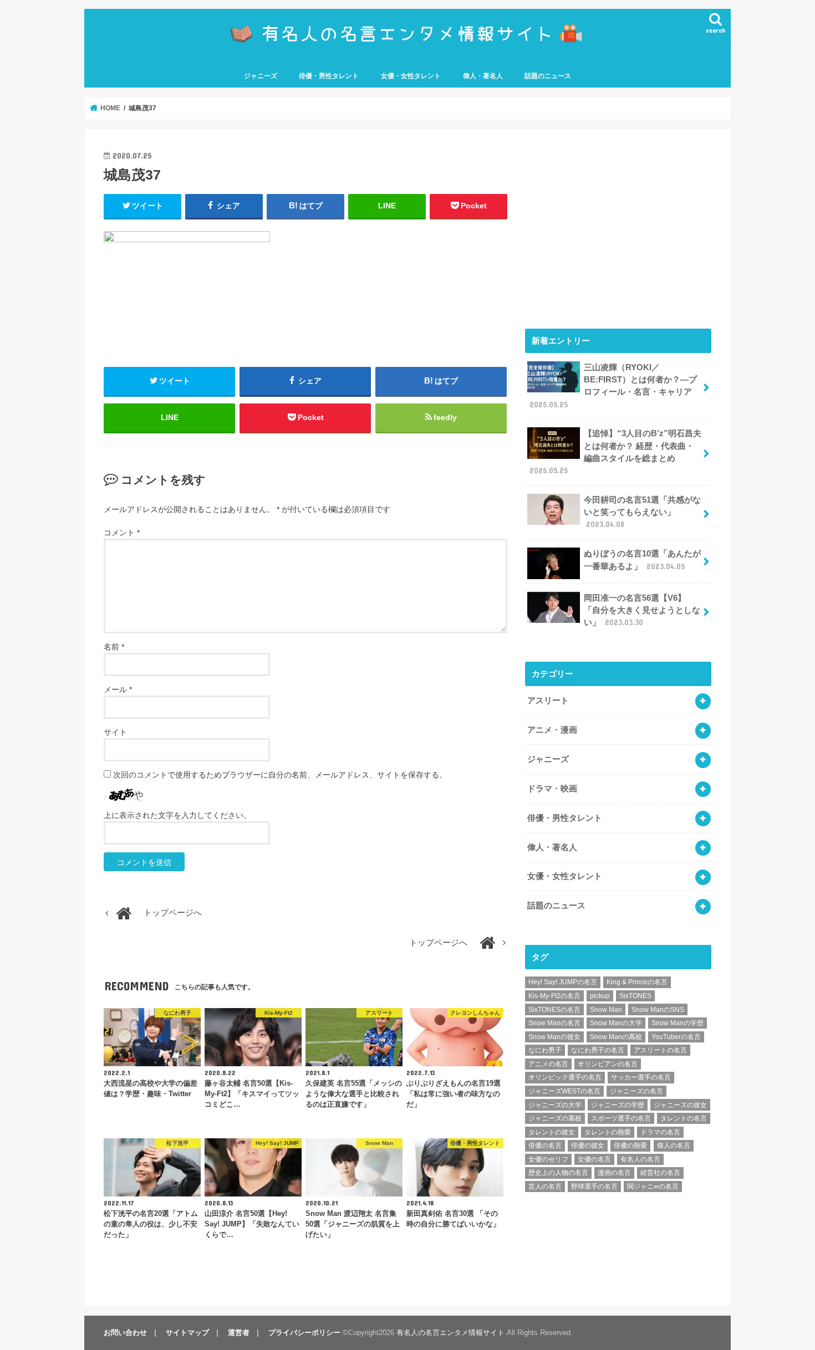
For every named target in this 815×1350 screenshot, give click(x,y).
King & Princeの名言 (637, 982)
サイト (115, 732)
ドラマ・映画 (552, 788)
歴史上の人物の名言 (558, 1173)
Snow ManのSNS (657, 1010)
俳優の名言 (545, 1145)
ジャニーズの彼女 (680, 1105)
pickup (600, 996)
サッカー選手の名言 (641, 1077)
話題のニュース (547, 76)
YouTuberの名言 (676, 1037)
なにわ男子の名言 (597, 1050)
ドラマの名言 (660, 1132)
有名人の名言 (640, 1159)
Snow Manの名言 (554, 1023)
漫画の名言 (614, 1173)
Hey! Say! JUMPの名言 (562, 982)
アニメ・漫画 (552, 729)
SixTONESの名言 (554, 1010)
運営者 (238, 1332)
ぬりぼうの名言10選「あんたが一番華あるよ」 (642, 559)
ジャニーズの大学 (555, 1105)
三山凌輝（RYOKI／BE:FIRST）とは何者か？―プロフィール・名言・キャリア (613, 386)
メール (118, 689)
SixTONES (635, 996)
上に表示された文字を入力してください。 (177, 815)
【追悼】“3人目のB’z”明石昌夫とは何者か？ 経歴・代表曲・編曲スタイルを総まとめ (615, 452)
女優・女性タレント (411, 76)
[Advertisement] (618, 226)
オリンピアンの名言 (608, 1064)
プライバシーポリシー (304, 1332)
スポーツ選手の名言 (621, 1118)
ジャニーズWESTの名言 (564, 1091)
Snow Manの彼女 (554, 1037)
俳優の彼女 (587, 1145)
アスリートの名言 (660, 1050)
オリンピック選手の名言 (565, 1077)
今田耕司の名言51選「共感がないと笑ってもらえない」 (642, 512)
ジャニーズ (260, 76)
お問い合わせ (125, 1332)
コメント (122, 532)
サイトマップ (187, 1332)
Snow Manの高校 (616, 1037)
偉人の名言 (673, 1145)
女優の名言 (594, 1159)
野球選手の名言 (594, 1186)
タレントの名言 (683, 1118)
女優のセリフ (548, 1159)
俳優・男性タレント (329, 76)
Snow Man (606, 1010)
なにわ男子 (545, 1050)
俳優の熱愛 (630, 1145)
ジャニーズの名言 (636, 1091)
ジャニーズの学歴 (617, 1105)
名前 (114, 646)
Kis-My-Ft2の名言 (554, 996)
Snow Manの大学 (616, 1023)
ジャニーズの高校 (555, 1118)
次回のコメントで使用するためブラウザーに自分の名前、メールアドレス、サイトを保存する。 (280, 774)
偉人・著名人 (483, 76)
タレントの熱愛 (607, 1132)
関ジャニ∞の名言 (653, 1186)
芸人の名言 (545, 1186)
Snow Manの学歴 (677, 1023)
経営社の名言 (660, 1173)
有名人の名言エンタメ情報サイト (450, 1332)
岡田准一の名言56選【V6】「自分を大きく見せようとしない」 (642, 610)
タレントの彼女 (551, 1132)
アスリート (548, 700)
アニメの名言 (548, 1064)
